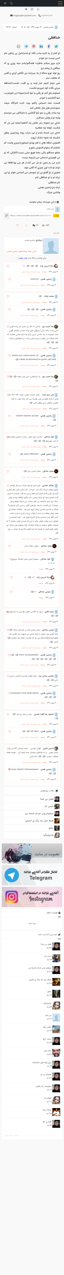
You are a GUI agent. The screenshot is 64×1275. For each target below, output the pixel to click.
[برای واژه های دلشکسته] (56, 1065)
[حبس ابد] (56, 958)
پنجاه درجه (47, 1109)
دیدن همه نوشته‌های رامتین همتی (21, 251)
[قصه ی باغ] (56, 1124)
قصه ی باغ (47, 1121)
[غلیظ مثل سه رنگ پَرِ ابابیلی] (56, 982)
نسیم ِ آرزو (47, 1038)
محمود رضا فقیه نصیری (44, 714)
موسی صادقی (44, 591)
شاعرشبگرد (47, 1003)
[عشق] (56, 994)
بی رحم (48, 1015)
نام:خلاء (50, 209)
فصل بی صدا (46, 944)
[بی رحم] (56, 1017)
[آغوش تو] (56, 1100)
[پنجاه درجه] (56, 1112)
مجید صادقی (48, 471)
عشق (49, 991)
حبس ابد (47, 956)
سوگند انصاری (48, 485)
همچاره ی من (45, 1074)
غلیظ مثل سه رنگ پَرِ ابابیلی (40, 979)
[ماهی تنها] (56, 1029)
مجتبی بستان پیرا (46, 675)
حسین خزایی (48, 748)
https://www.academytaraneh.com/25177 (27, 215)
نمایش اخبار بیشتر (11, 1135)
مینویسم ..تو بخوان (43, 1086)
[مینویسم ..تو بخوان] (56, 1088)
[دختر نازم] (56, 1053)
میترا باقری (49, 611)
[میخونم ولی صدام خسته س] (56, 970)
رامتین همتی (30, 240)
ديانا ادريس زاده (47, 265)
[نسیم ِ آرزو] (56, 1041)
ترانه (55, 233)
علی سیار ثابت (48, 394)
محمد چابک (49, 296)
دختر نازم (47, 1050)
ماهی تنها (47, 1027)
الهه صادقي (49, 436)
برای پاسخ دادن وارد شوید (31, 271)
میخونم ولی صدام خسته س (39, 967)
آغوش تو (47, 1098)
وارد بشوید (22, 258)
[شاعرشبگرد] (56, 1005)
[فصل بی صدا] (56, 946)
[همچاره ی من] (56, 1076)
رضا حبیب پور (48, 326)
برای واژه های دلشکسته (41, 1062)
